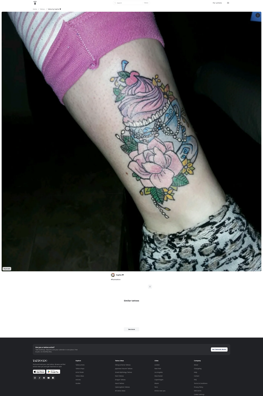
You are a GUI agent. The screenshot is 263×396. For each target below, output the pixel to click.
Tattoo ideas (80, 376)
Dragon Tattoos (120, 380)
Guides (78, 383)
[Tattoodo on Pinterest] (44, 378)
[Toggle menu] (228, 3)
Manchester (159, 376)
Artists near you (160, 391)
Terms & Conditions (200, 383)
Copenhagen (159, 380)
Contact (196, 376)
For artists (217, 3)
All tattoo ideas (120, 391)
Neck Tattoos (119, 376)
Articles (78, 380)
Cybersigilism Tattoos (122, 387)
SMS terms (197, 391)
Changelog (197, 369)
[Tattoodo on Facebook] (53, 378)
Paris (156, 387)
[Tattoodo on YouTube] (48, 378)
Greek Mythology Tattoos (123, 372)
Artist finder (80, 372)
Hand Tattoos (119, 383)
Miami (157, 383)
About (196, 365)
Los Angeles (159, 372)
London (157, 365)
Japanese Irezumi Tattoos (123, 369)
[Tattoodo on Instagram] (35, 378)
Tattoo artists (80, 365)
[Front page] (35, 3)
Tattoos (146, 3)
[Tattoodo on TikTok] (39, 378)
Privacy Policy (198, 387)
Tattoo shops (80, 369)
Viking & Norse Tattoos (123, 365)
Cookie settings (199, 394)
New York (158, 369)
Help (195, 372)
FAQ (195, 380)
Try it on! (7, 269)
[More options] (258, 15)
